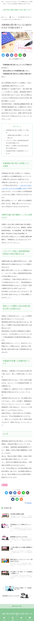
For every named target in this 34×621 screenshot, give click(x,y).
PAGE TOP (18, 606)
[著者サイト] (12, 499)
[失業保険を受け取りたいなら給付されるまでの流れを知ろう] (11, 55)
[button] (30, 336)
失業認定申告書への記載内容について (17, 151)
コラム (5, 485)
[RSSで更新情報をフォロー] (21, 499)
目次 (14, 126)
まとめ (8, 153)
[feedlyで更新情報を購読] (17, 499)
